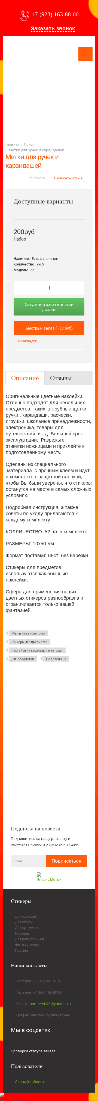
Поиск (29, 144)
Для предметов (22, 659)
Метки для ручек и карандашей (36, 149)
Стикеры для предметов (29, 642)
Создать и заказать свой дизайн (49, 306)
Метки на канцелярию (28, 633)
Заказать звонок (53, 28)
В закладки (27, 340)
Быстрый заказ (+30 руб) (49, 328)
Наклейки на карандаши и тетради (37, 650)
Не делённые (56, 659)
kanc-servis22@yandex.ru (49, 1003)
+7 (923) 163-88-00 (55, 14)
